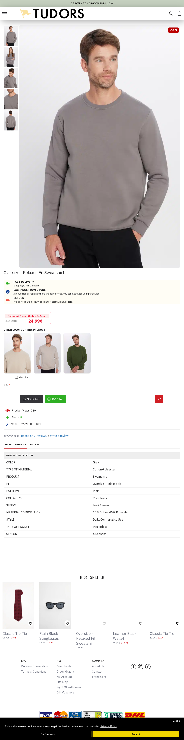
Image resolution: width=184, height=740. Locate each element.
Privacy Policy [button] (108, 726)
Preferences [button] (48, 734)
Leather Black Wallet (125, 636)
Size (6, 384)
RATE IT (35, 444)
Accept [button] (136, 734)
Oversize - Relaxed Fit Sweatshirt (85, 638)
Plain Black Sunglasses (49, 636)
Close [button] (176, 721)
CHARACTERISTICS (15, 444)
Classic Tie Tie (15, 633)
